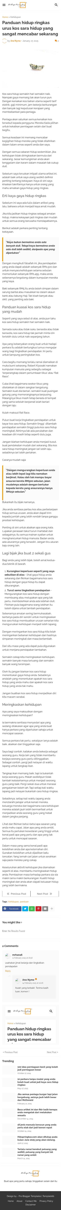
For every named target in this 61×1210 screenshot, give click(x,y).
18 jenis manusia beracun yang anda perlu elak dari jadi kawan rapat (36, 1126)
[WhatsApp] (32, 908)
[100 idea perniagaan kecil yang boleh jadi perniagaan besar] (9, 1070)
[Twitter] (25, 908)
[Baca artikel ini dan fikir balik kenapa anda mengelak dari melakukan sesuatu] (9, 1112)
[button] (4, 5)
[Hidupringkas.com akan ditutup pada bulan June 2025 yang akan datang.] (9, 1140)
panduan (24, 901)
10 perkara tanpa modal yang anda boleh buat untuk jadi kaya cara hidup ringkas (37, 1082)
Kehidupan (15, 17)
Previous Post (11, 1052)
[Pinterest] (38, 908)
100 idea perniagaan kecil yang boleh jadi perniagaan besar (37, 1068)
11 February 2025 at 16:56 (22, 958)
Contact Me (31, 1201)
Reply (8, 971)
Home (5, 17)
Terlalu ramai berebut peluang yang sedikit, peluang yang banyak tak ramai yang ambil (37, 1152)
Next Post (51, 1052)
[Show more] (52, 908)
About (19, 1201)
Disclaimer (30, 1204)
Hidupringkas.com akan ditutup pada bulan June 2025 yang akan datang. (37, 1138)
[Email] (45, 908)
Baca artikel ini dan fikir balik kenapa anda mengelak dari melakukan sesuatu (37, 1112)
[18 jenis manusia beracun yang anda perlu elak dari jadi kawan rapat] (9, 1127)
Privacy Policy (46, 1201)
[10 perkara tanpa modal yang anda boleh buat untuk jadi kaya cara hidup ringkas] (9, 1082)
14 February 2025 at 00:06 (32, 983)
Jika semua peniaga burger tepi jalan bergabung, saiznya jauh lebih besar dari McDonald (37, 1097)
